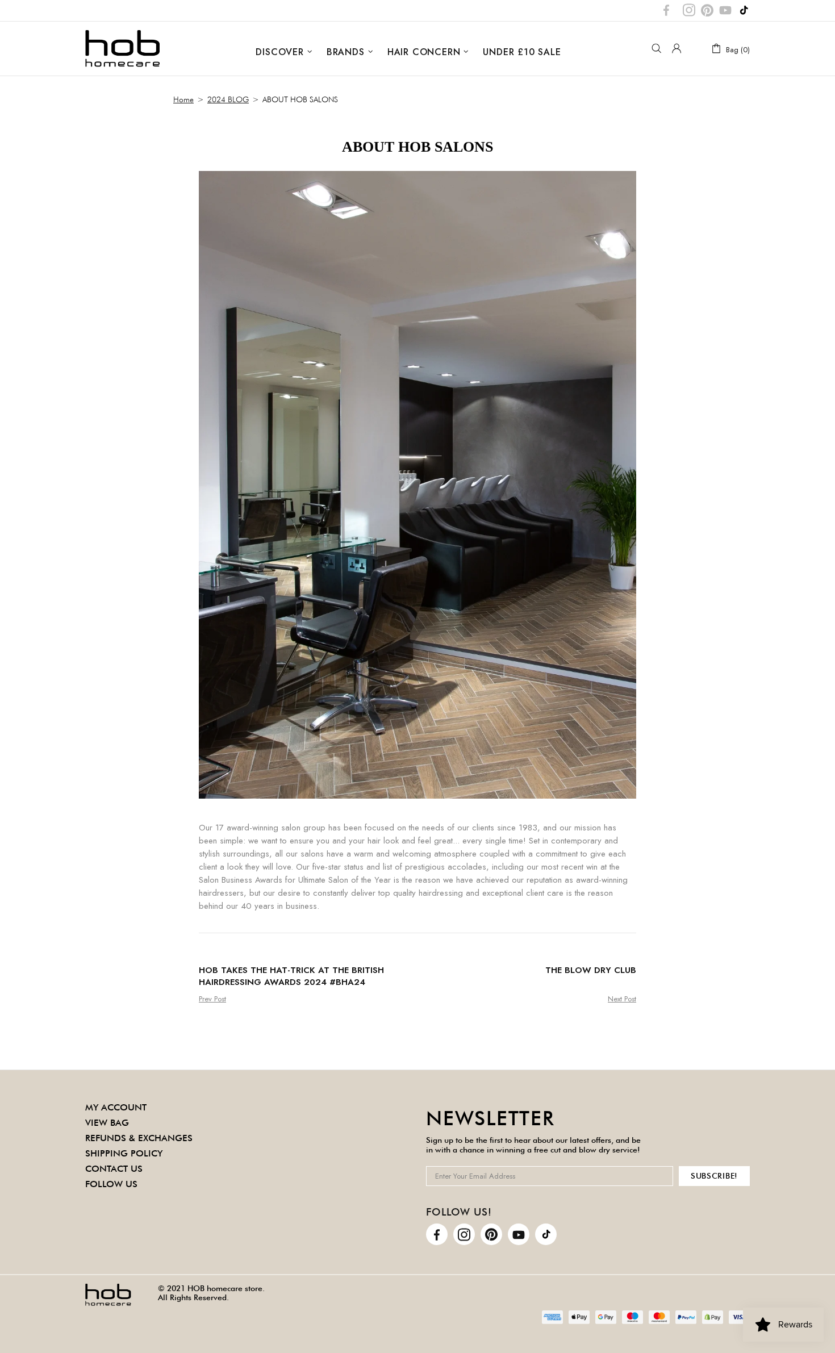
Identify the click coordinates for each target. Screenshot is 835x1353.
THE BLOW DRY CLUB (590, 970)
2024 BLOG (228, 99)
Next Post (622, 999)
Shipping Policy (123, 1153)
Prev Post (212, 999)
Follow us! (459, 1212)
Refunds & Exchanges (139, 1138)
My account (116, 1107)
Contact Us (114, 1169)
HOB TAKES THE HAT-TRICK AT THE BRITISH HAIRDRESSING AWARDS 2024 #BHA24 (291, 976)
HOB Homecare (122, 48)
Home (183, 99)
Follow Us (111, 1184)
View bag (107, 1123)
